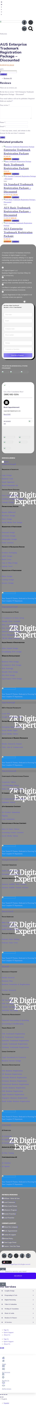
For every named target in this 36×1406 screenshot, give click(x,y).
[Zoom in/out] (0, 1394)
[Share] (4, 1394)
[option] (20, 1403)
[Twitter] (10, 1255)
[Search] (30, 28)
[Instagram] (30, 22)
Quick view (15, 159)
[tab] (20, 78)
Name (2, 122)
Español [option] (6, 1403)
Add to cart (3, 74)
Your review (5, 105)
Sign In (6, 1330)
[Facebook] (24, 22)
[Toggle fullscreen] (2, 1394)
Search (18, 1276)
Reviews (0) (8, 78)
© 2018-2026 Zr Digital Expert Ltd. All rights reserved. (16, 1264)
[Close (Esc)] (6, 1394)
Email (2, 126)
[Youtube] (28, 1255)
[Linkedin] (24, 28)
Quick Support (8, 1332)
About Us (7, 1335)
